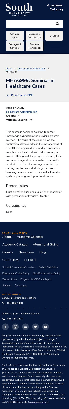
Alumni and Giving (45, 244)
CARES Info (10, 260)
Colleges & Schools (15, 46)
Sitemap (6, 285)
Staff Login (20, 285)
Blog (42, 252)
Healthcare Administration (32, 68)
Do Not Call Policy (48, 267)
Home (9, 68)
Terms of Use (9, 279)
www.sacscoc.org (38, 402)
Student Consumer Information (18, 267)
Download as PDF (22, 95)
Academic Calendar (30, 237)
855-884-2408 (15, 303)
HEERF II (30, 260)
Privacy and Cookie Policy (15, 273)
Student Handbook (34, 46)
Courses (54, 35)
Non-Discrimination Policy (46, 273)
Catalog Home (15, 35)
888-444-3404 (15, 318)
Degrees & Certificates (34, 35)
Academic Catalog (14, 244)
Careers (7, 252)
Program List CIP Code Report (36, 279)
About (6, 237)
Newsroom (26, 252)
